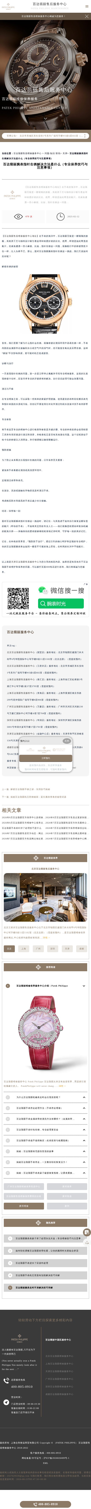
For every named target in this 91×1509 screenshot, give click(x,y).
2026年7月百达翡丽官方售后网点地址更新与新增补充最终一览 (34, 838)
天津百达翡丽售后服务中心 (25, 562)
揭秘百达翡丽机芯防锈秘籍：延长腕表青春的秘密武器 (38, 797)
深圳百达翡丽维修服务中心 (59, 1386)
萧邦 (67, 1206)
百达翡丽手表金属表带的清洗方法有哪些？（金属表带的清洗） (49, 1119)
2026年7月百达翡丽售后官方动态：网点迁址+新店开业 (30, 833)
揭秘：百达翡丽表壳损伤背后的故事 (35, 1151)
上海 (23, 948)
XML (45, 1463)
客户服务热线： (45, 1453)
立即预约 (45, 758)
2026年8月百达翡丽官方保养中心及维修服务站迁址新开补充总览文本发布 (40, 817)
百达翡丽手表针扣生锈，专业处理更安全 (37, 1130)
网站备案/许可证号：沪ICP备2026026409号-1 (45, 1458)
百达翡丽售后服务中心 (50, 4)
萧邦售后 (67, 1196)
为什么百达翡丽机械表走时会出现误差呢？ (39, 1097)
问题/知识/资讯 (52, 153)
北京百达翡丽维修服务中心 (59, 1356)
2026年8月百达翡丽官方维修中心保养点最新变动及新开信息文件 (35, 823)
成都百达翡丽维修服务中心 (59, 1394)
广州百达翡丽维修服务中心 (59, 1379)
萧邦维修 (24, 1206)
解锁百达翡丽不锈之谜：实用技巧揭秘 (30, 789)
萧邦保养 (67, 1186)
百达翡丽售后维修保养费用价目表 (23, 1196)
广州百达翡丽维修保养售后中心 (24, 1186)
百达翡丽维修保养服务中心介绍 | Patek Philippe (42, 986)
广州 (38, 948)
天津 (65, 153)
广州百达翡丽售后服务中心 (21, 706)
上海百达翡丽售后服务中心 (21, 679)
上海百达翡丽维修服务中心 (59, 1364)
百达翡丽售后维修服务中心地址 (20, 236)
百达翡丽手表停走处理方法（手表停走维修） (40, 1108)
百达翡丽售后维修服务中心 (27, 153)
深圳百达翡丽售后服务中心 (21, 720)
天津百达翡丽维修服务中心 (59, 1371)
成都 (81, 948)
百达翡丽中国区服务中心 (58, 1340)
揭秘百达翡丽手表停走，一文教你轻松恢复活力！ (42, 1162)
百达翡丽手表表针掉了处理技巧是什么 (21, 828)
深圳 (52, 948)
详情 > (46, 937)
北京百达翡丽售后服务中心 (21, 652)
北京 (9, 948)
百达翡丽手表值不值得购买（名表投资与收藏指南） (43, 1140)
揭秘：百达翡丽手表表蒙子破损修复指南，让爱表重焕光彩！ (48, 1173)
